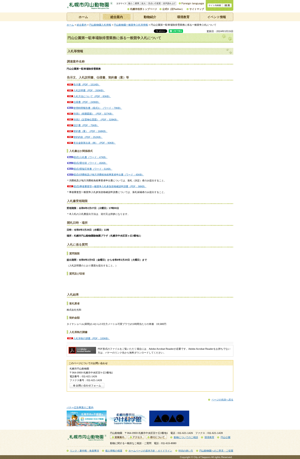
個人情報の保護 (113, 450)
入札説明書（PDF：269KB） (89, 90)
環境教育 (183, 17)
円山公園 (225, 437)
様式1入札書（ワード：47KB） (90, 157)
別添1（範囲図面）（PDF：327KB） (93, 113)
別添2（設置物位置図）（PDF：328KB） (96, 119)
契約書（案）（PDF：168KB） (90, 131)
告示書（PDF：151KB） (86, 84)
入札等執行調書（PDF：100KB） (91, 338)
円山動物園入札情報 (100, 24)
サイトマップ (196, 9)
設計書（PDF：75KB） (86, 125)
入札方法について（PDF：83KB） (92, 96)
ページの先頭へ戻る (222, 399)
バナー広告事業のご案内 (80, 407)
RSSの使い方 (185, 450)
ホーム (83, 17)
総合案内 (116, 17)
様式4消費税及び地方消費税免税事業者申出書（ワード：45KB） (108, 174)
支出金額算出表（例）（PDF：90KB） (94, 142)
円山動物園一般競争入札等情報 (131, 24)
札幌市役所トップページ (143, 9)
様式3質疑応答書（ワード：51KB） (92, 168)
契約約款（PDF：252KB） (88, 137)
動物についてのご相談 (186, 437)
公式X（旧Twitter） (173, 9)
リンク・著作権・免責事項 (84, 450)
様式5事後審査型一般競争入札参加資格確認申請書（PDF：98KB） (109, 186)
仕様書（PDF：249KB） (86, 102)
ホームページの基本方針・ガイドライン (150, 450)
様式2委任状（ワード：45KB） (90, 163)
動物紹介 (150, 17)
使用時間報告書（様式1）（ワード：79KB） (97, 108)
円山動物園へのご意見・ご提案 (216, 450)
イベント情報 (216, 17)
